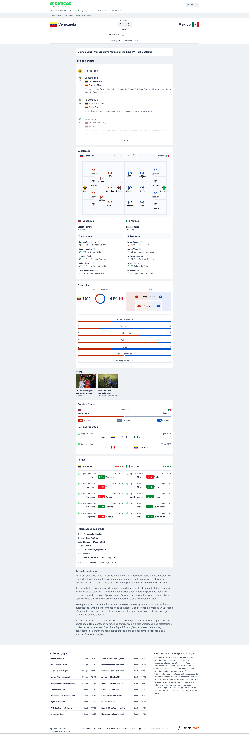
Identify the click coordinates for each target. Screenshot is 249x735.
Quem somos (86, 728)
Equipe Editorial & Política (104, 728)
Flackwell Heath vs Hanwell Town (114, 671)
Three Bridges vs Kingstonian (113, 658)
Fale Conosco (122, 728)
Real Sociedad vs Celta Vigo (63, 695)
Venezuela (83, 413)
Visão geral (115, 41)
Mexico (167, 413)
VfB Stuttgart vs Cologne (61, 708)
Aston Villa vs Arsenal (60, 677)
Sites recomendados (159, 728)
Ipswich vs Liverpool (110, 689)
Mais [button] (123, 140)
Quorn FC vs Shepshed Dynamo (114, 683)
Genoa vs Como (57, 714)
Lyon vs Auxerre (58, 702)
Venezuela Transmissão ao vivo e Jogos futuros (99, 557)
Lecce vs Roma (57, 658)
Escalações (127, 41)
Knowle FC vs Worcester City (113, 708)
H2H (137, 41)
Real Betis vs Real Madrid (112, 695)
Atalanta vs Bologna (59, 671)
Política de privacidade (139, 728)
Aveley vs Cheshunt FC (111, 677)
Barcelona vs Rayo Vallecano (63, 683)
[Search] (183, 4)
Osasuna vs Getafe (59, 665)
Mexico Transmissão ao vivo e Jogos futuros (97, 563)
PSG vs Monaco (108, 702)
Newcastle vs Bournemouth (112, 714)
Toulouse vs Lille (58, 689)
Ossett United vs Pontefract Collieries (114, 665)
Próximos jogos (59, 653)
